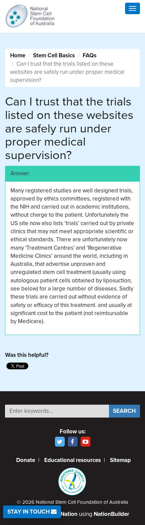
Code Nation (61, 514)
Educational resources (72, 460)
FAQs (89, 55)
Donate (25, 460)
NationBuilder (111, 514)
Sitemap (120, 460)
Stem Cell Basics (54, 55)
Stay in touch (29, 511)
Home (17, 55)
